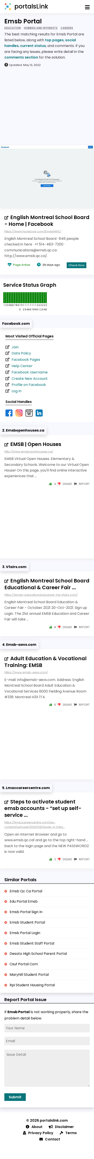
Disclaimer (64, 1126)
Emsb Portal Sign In (26, 911)
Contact (52, 1139)
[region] (47, 106)
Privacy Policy (40, 1132)
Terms (71, 1132)
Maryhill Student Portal (29, 974)
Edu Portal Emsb (24, 901)
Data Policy (21, 353)
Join (15, 347)
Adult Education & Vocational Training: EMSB (45, 662)
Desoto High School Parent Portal (38, 953)
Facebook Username (30, 372)
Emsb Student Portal (27, 922)
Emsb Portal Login (25, 932)
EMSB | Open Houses (35, 444)
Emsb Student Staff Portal (32, 943)
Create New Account (30, 378)
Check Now (76, 265)
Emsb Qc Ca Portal (26, 891)
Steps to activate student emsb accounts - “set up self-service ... (42, 808)
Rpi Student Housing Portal (32, 985)
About (36, 1126)
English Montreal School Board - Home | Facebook (46, 221)
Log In (16, 391)
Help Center (22, 365)
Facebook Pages (26, 359)
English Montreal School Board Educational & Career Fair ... (46, 584)
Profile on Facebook (29, 384)
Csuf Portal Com (24, 964)
